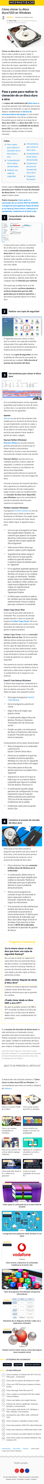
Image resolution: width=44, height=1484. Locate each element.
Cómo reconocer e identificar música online (22, 1421)
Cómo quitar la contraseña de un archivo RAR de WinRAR (20, 202)
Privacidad (20, 1479)
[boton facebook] (27, 1470)
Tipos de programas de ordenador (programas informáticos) (22, 1293)
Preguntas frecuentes (31, 178)
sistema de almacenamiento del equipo (17, 113)
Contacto (34, 1479)
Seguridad (18, 1364)
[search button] (41, 2)
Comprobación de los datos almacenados (13, 163)
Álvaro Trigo (12, 21)
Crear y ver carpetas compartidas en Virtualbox (9, 1130)
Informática (16, 1448)
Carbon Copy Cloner (20, 621)
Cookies (27, 1479)
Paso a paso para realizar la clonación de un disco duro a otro (14, 150)
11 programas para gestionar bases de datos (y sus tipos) (22, 1235)
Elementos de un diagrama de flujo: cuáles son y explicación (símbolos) (22, 1322)
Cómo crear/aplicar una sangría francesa (21, 1400)
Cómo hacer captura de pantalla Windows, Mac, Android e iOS (24, 1439)
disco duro (32, 103)
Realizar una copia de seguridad (12, 173)
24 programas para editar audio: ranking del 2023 (22, 1416)
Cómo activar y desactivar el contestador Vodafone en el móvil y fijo (20, 210)
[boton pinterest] (22, 1470)
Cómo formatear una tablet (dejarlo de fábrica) (23, 1434)
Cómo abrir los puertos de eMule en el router (23, 1380)
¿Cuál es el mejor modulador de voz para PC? (31, 1173)
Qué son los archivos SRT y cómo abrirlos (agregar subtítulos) (11, 1152)
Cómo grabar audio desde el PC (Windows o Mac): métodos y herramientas (22, 1410)
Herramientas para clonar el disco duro (32, 147)
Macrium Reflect (11, 443)
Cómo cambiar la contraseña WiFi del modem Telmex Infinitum (23, 1395)
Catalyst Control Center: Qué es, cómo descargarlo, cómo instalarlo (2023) (22, 1351)
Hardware (7, 1364)
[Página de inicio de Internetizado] (22, 2)
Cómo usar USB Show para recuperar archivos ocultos (23, 1385)
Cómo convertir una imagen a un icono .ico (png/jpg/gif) (31, 1130)
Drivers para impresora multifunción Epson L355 (24, 1429)
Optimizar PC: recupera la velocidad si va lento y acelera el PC (32, 1152)
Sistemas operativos (32, 1364)
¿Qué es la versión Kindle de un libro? (11, 1108)
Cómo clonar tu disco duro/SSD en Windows (31, 1108)
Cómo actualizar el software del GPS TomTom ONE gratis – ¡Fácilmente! (23, 1376)
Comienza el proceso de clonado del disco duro (32, 168)
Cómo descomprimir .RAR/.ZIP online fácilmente (24, 1425)
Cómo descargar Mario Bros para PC (19, 1390)
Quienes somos (11, 1479)
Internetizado (6, 1448)
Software (26, 1448)
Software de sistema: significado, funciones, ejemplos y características (22, 1405)
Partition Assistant (21, 511)
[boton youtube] (17, 1470)
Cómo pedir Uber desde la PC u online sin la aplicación (11, 1173)
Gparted (7, 418)
